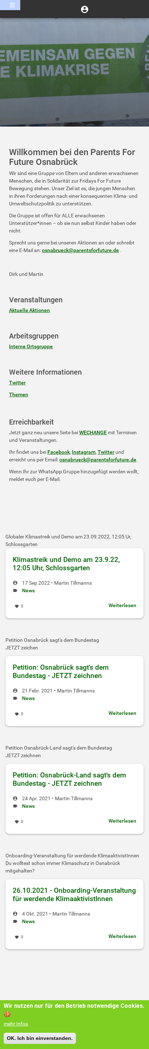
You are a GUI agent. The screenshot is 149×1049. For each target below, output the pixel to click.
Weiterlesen (122, 605)
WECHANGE (93, 432)
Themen (18, 394)
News (28, 590)
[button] (85, 9)
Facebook (58, 452)
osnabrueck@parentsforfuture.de (80, 250)
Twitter (17, 382)
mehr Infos (16, 1024)
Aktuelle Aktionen (29, 310)
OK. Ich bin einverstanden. (40, 1038)
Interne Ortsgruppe (31, 346)
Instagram (83, 452)
